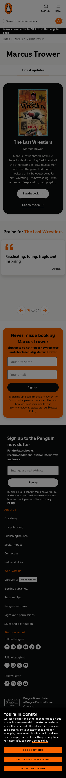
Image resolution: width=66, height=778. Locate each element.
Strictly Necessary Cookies (33, 759)
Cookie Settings (33, 750)
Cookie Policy (40, 740)
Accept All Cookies (32, 768)
